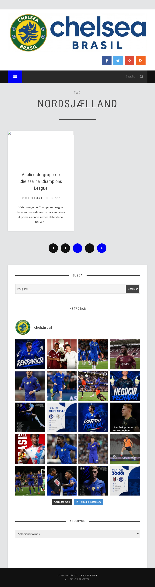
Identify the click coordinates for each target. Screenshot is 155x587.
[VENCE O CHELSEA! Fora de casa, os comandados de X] (30, 481)
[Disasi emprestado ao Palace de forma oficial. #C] (30, 449)
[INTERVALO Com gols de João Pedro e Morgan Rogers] (62, 481)
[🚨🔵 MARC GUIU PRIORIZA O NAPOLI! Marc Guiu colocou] (93, 417)
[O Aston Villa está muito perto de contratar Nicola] (62, 449)
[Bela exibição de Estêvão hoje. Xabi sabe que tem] (93, 354)
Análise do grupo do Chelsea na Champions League (40, 181)
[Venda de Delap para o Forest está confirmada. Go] (125, 417)
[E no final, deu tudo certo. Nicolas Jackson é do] (62, 354)
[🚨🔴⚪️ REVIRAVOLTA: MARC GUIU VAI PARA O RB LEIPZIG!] (30, 354)
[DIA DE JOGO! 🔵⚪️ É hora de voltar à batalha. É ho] (125, 481)
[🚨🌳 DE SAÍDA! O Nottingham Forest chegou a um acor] (125, 449)
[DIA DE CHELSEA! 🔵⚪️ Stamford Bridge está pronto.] (62, 417)
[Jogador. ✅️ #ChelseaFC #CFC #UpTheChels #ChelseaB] (62, 386)
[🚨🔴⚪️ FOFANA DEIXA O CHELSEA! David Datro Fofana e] (125, 354)
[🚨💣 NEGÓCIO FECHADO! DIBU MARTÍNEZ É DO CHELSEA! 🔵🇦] (125, 386)
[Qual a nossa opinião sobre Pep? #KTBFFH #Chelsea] (30, 386)
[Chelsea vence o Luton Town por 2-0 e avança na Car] (93, 386)
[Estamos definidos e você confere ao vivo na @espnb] (30, 417)
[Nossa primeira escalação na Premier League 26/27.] (93, 481)
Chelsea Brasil (34, 198)
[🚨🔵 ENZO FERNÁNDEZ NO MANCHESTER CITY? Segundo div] (93, 449)
